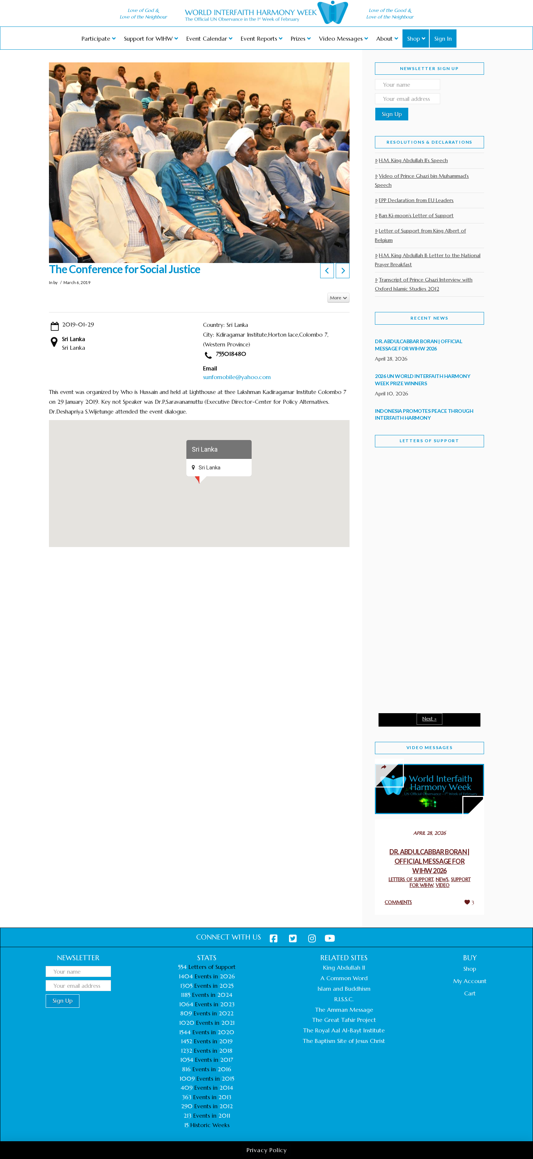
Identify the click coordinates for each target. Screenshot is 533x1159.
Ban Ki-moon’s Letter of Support (416, 215)
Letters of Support (429, 440)
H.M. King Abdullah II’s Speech (413, 160)
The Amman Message (344, 1009)
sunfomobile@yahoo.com (237, 377)
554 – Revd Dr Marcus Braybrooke (422, 569)
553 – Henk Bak (412, 645)
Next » (429, 719)
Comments (398, 902)
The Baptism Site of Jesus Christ (344, 1040)
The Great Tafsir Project (344, 1019)
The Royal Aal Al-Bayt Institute (344, 1030)
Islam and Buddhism (344, 988)
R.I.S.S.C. (344, 999)
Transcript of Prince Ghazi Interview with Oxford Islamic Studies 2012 (423, 284)
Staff (393, 518)
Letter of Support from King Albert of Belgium (420, 235)
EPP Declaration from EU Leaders (416, 200)
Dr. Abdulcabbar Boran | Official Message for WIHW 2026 (429, 861)
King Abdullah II (344, 967)
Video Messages (429, 747)
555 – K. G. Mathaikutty (425, 482)
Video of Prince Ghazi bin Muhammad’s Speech (422, 180)
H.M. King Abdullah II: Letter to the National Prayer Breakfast (427, 260)
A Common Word (344, 978)
